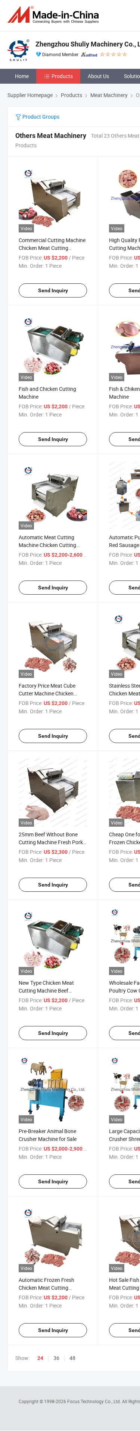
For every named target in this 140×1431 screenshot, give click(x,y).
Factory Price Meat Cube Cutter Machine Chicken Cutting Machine (47, 693)
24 (40, 1358)
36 (56, 1357)
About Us (98, 76)
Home (22, 76)
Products (62, 76)
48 (72, 1357)
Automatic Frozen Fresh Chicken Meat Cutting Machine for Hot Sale (46, 1287)
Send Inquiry (53, 290)
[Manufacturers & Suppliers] (54, 14)
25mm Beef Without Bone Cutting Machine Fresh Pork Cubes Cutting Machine (51, 842)
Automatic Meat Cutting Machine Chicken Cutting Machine (47, 545)
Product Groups (40, 116)
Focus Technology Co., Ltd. (94, 1401)
